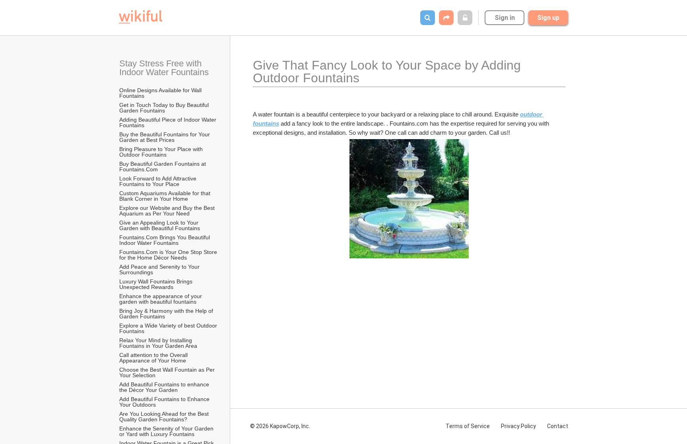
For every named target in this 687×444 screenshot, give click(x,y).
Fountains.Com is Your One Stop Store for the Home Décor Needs (168, 255)
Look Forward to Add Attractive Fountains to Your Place (158, 181)
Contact (557, 426)
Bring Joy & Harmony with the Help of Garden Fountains (167, 314)
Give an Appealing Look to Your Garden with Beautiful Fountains (159, 225)
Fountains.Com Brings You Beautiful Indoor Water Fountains (165, 240)
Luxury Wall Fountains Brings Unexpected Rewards (156, 284)
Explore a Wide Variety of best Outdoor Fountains (168, 328)
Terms (468, 426)
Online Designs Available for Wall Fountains (161, 93)
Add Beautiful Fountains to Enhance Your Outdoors (165, 402)
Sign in (505, 17)
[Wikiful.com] (140, 16)
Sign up (548, 17)
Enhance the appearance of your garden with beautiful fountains (161, 299)
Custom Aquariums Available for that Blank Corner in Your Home (165, 196)
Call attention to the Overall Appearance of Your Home (154, 358)
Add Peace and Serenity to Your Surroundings (160, 269)
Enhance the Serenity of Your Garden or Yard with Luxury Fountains (167, 431)
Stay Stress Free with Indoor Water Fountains (164, 67)
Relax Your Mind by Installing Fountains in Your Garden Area (158, 343)
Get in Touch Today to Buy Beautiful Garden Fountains (164, 108)
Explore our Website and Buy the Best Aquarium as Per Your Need (167, 211)
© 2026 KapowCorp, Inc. (280, 426)
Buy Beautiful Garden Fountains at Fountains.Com (163, 167)
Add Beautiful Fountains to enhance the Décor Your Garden (165, 387)
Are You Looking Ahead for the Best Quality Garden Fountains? (164, 417)
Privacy (518, 426)
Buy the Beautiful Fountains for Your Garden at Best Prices (165, 137)
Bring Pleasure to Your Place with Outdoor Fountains (161, 152)
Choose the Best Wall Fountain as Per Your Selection (167, 372)
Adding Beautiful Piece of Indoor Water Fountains (168, 122)
